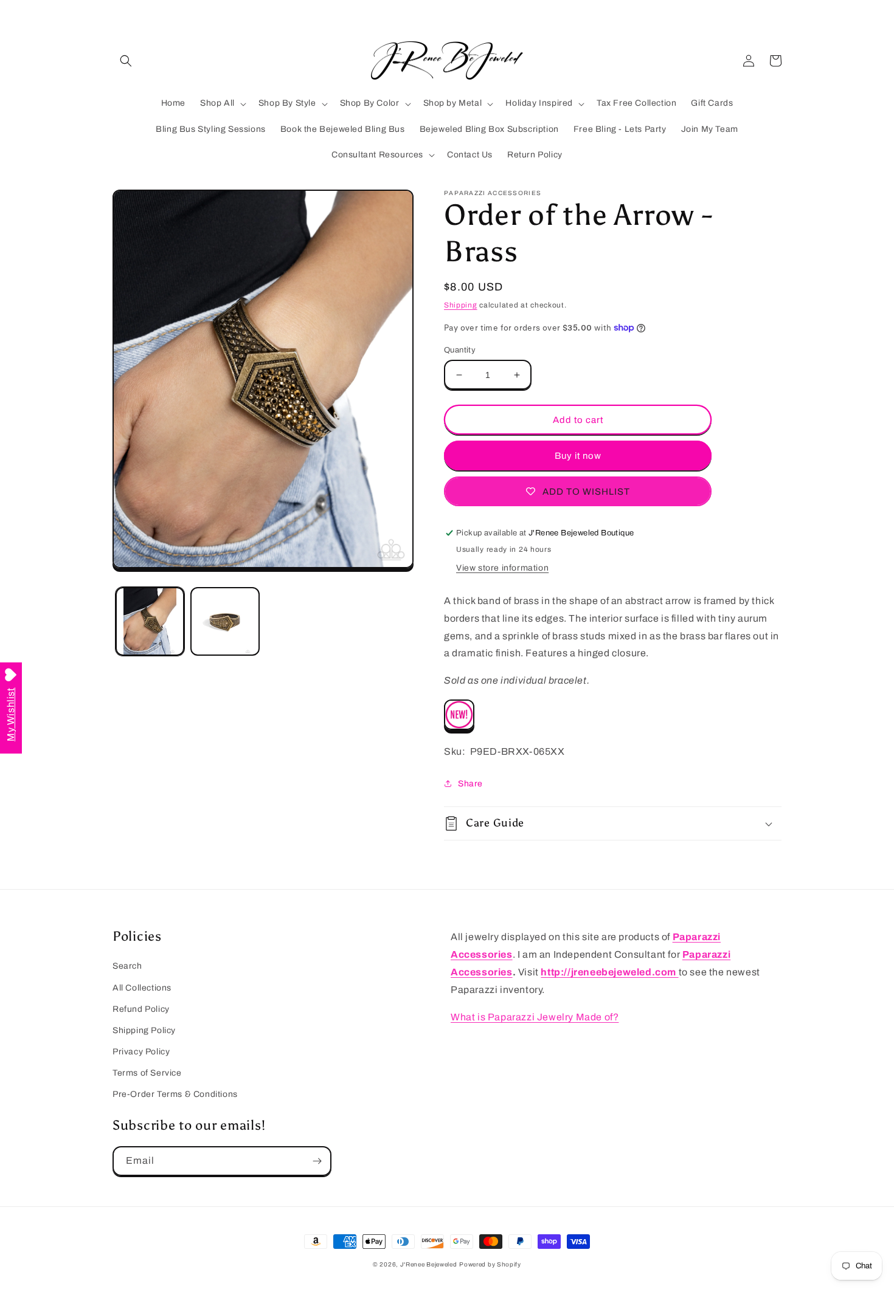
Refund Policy (141, 1009)
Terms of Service (147, 1072)
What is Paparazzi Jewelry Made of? (535, 1017)
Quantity (460, 350)
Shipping (460, 305)
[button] (126, 60)
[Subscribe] (316, 1161)
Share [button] (470, 783)
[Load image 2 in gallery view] (224, 621)
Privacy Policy (141, 1051)
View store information (502, 567)
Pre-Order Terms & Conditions (175, 1094)
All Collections (142, 987)
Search (127, 966)
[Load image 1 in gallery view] (150, 621)
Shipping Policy (144, 1030)
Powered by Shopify (490, 1264)
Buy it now (578, 456)
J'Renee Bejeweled (428, 1264)
